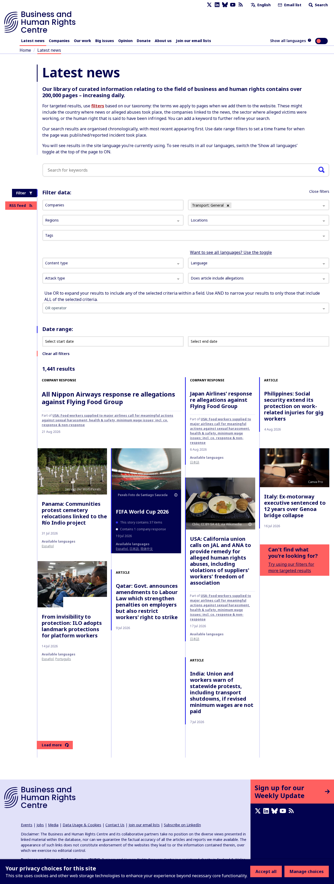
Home (25, 50)
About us (163, 40)
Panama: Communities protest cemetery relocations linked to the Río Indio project (74, 513)
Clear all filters (55, 353)
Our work (82, 40)
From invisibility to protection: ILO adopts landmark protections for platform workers (72, 626)
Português (63, 659)
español (48, 546)
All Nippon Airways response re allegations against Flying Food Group (108, 398)
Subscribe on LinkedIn (182, 824)
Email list (292, 4)
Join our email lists (193, 40)
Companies (59, 40)
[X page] (209, 5)
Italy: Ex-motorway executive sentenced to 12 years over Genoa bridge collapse (295, 506)
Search (321, 4)
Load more (52, 744)
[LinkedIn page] (217, 5)
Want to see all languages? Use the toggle (231, 252)
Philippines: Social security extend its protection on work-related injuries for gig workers (294, 406)
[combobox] (113, 263)
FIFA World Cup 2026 (142, 511)
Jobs (40, 824)
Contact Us (114, 824)
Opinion (125, 40)
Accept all (266, 871)
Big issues (104, 40)
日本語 (194, 462)
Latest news (33, 40)
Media (53, 824)
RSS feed (17, 205)
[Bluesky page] (225, 5)
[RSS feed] (240, 5)
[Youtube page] (233, 5)
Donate (144, 40)
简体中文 (146, 548)
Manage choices (307, 871)
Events (26, 824)
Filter (21, 192)
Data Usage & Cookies (82, 824)
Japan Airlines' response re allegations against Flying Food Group (221, 400)
